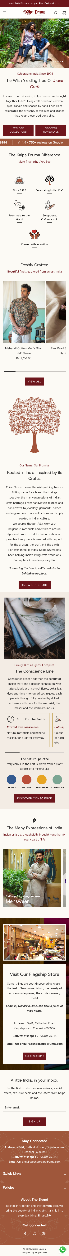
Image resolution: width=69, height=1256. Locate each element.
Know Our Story (34, 585)
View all (34, 381)
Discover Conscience (51, 130)
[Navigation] (4, 13)
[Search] (56, 13)
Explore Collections (18, 130)
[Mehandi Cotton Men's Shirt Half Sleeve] (24, 312)
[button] (53, 61)
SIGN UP (34, 1121)
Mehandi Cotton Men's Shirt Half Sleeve (23, 350)
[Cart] (64, 13)
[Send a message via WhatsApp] (62, 1249)
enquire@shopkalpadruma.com (41, 1161)
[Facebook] (25, 1233)
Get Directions (34, 1056)
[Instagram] (34, 1233)
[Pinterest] (43, 1233)
